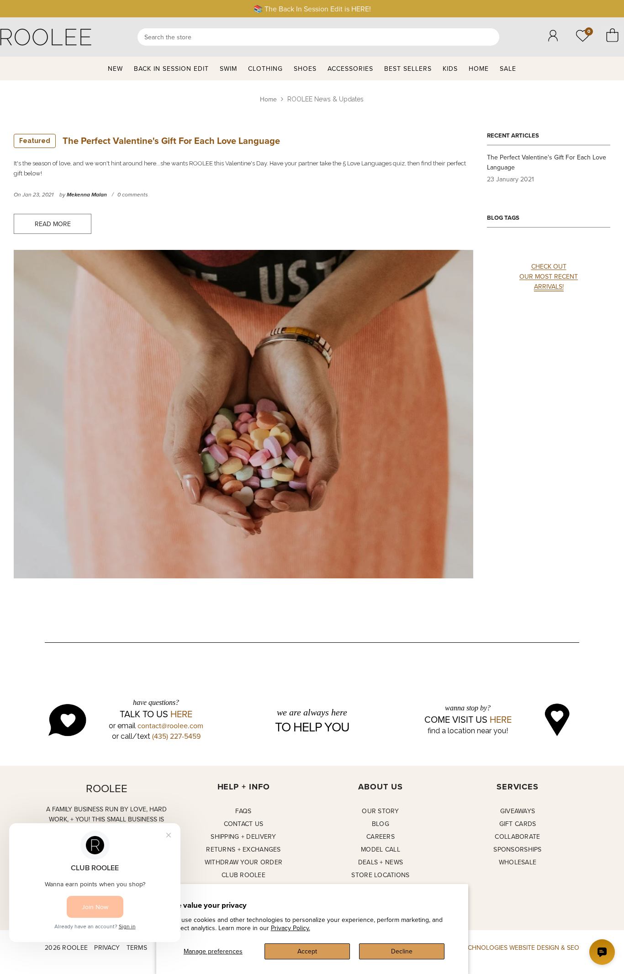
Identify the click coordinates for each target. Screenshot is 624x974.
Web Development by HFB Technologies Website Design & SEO (477, 947)
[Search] (318, 37)
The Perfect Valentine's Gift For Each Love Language (149, 140)
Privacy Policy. (290, 927)
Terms (137, 947)
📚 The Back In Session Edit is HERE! (312, 9)
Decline (401, 951)
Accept (307, 951)
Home (268, 99)
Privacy (107, 947)
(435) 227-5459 (176, 736)
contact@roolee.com (170, 725)
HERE (181, 714)
